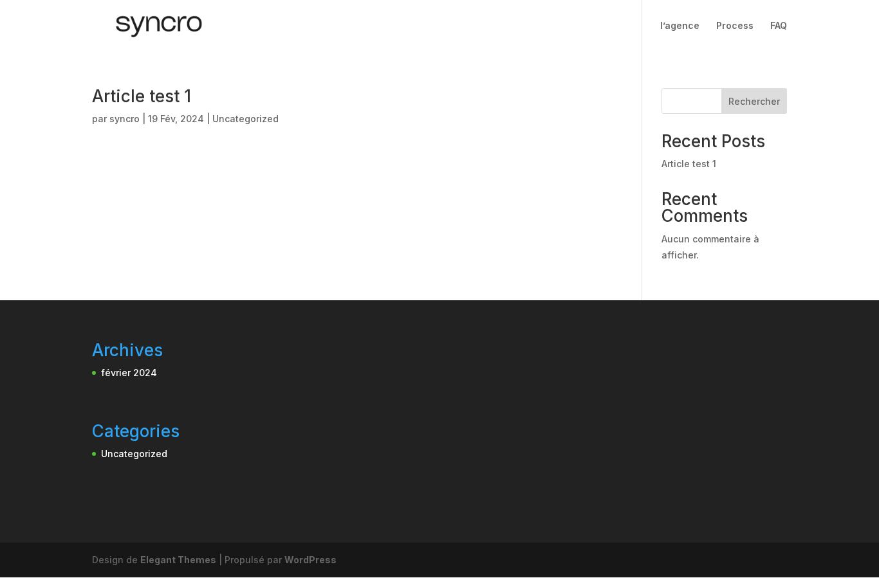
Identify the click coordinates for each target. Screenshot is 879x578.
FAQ (778, 26)
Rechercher (754, 101)
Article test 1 (141, 96)
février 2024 (129, 372)
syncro (124, 118)
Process (735, 26)
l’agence (679, 26)
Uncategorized (245, 118)
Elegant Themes (178, 559)
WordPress (310, 559)
